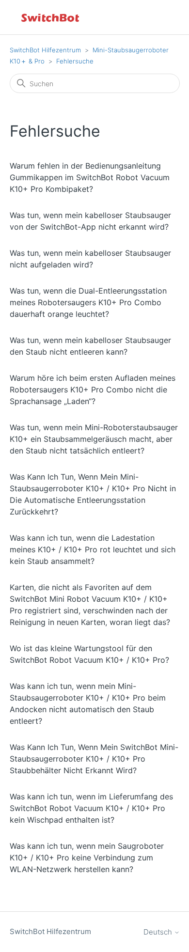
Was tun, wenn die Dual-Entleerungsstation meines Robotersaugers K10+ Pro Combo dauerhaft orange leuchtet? (88, 302)
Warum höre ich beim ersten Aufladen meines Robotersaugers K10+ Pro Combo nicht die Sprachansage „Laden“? (92, 389)
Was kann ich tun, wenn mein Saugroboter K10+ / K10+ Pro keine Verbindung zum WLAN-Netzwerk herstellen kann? (87, 857)
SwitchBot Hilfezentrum (45, 50)
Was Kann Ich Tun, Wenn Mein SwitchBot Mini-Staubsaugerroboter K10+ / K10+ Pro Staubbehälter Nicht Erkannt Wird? (94, 758)
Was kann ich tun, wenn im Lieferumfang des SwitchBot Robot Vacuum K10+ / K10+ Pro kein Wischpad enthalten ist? (91, 808)
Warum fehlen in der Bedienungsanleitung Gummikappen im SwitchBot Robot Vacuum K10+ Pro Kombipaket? (90, 177)
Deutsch (158, 932)
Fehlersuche (75, 61)
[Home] (51, 17)
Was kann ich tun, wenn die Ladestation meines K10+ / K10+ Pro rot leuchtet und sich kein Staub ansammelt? (92, 549)
